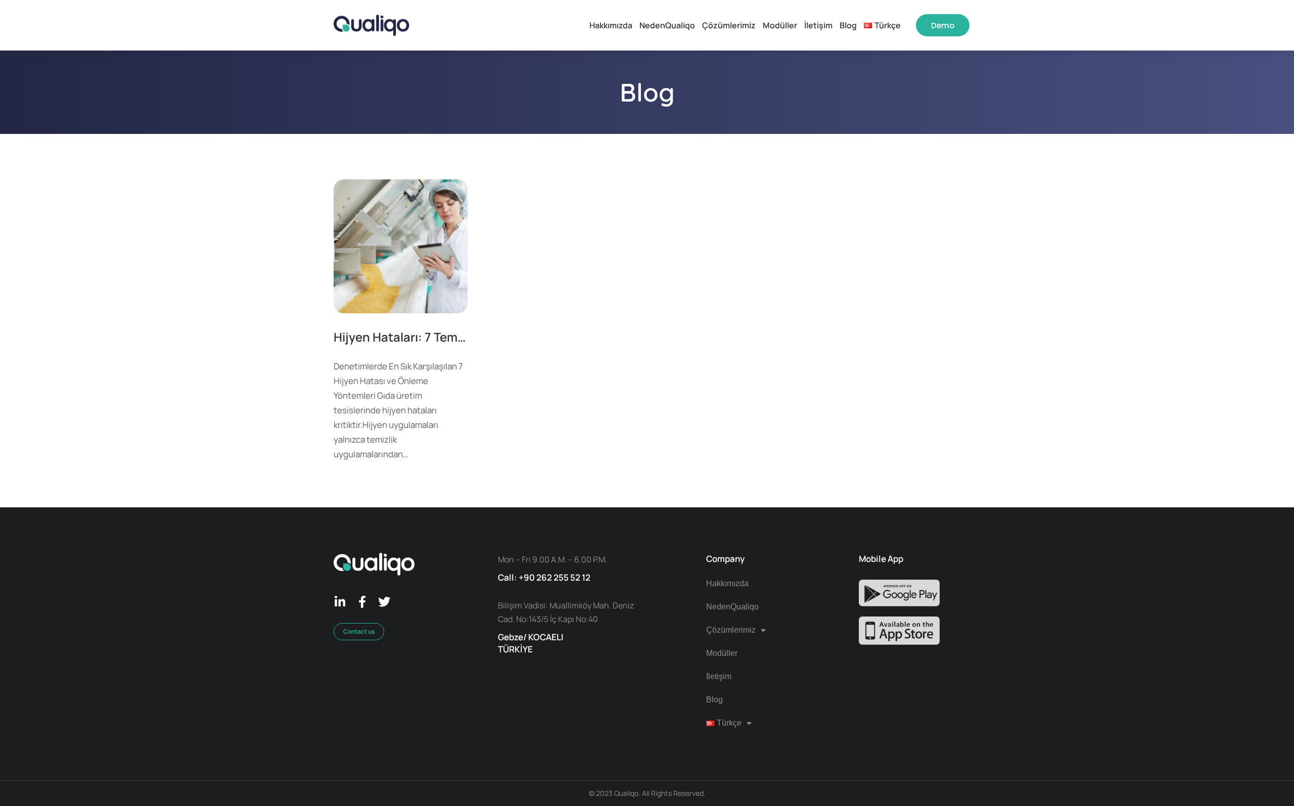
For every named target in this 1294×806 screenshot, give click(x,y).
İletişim (718, 676)
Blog (714, 699)
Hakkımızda (727, 583)
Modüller (721, 653)
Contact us (359, 631)
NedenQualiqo (732, 606)
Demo (942, 25)
